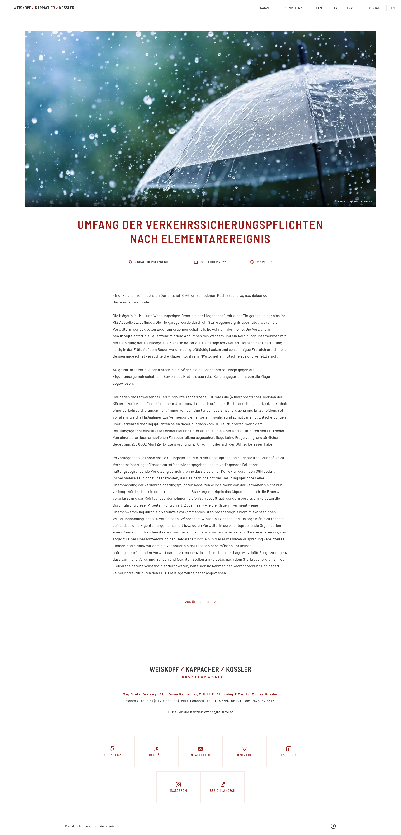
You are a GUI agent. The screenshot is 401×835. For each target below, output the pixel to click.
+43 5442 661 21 (227, 700)
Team (318, 8)
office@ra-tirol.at (218, 711)
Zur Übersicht (197, 602)
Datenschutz (106, 826)
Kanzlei (266, 8)
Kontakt (375, 8)
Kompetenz (293, 8)
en (393, 8)
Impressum (86, 826)
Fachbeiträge (345, 8)
